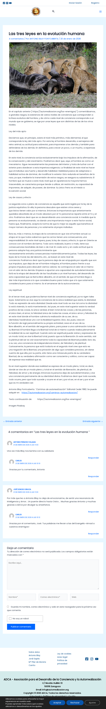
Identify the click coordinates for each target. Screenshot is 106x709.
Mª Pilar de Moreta (37, 662)
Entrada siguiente (93, 421)
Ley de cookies (64, 653)
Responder (93, 457)
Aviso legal (62, 657)
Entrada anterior (12, 421)
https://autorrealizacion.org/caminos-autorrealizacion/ (50, 392)
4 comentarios (16, 38)
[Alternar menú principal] (100, 11)
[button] (75, 3)
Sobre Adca (34, 652)
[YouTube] (96, 659)
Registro (95, 3)
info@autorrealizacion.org (55, 689)
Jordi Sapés (34, 658)
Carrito (32, 665)
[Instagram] (7, 3)
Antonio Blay (34, 655)
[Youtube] (10, 3)
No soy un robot (21, 619)
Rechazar (75, 702)
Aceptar (57, 702)
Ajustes (92, 702)
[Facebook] (4, 3)
